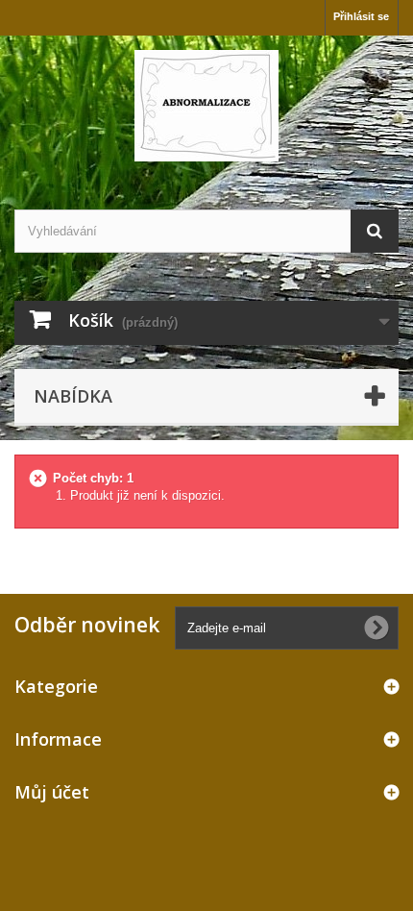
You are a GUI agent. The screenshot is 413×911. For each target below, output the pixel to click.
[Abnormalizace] (206, 105)
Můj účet (51, 791)
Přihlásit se (361, 16)
